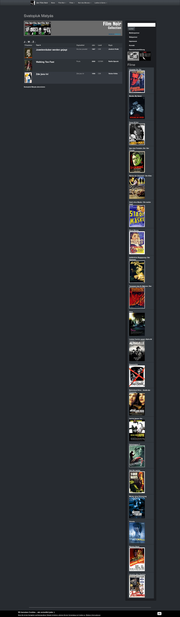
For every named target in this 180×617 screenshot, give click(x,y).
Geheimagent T (134, 444)
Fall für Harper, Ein (135, 419)
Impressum (133, 41)
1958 (93, 73)
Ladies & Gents (100, 3)
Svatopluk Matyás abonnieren (34, 87)
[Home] (33, 3)
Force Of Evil (133, 122)
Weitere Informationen (93, 615)
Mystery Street (134, 546)
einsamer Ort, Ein (135, 69)
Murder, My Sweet (135, 96)
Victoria (132, 521)
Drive (131, 312)
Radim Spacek (113, 61)
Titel (37, 45)
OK (159, 613)
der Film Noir (42, 2)
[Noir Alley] (145, 56)
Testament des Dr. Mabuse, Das (140, 286)
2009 (93, 61)
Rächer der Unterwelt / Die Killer (140, 176)
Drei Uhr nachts (134, 470)
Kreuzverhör (133, 364)
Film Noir (61, 3)
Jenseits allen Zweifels (137, 574)
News (53, 3)
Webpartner (133, 37)
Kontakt (132, 45)
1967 (93, 49)
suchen (131, 29)
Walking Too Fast (45, 61)
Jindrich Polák (113, 49)
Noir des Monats (84, 3)
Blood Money (134, 230)
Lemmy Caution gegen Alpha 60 (140, 339)
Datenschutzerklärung (137, 49)
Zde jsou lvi (42, 74)
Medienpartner (134, 33)
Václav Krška (113, 73)
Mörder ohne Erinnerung (138, 496)
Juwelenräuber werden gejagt (51, 49)
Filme (71, 3)
